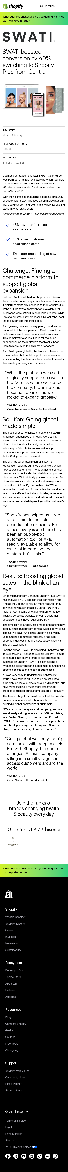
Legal (8, 1127)
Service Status (14, 1090)
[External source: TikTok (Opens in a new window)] (39, 1156)
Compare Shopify (15, 1023)
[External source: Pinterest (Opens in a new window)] (55, 1156)
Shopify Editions (15, 923)
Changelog (11, 1050)
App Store (11, 983)
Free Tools (11, 1043)
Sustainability (13, 950)
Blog (8, 1017)
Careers (10, 930)
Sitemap (10, 1140)
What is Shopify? (15, 917)
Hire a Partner (13, 1083)
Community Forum (16, 1077)
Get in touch (47, 6)
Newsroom (11, 943)
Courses (10, 1037)
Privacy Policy (14, 1133)
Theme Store (13, 977)
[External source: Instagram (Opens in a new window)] (31, 1156)
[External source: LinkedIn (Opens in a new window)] (47, 1156)
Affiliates (10, 996)
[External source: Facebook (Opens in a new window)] (8, 1156)
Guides (9, 1030)
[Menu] (64, 6)
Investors (11, 936)
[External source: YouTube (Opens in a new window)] (23, 1156)
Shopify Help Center (17, 1070)
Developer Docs (15, 970)
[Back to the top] (9, 894)
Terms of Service (15, 1120)
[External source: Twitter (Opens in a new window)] (15, 1156)
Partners (10, 990)
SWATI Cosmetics (50, 175)
